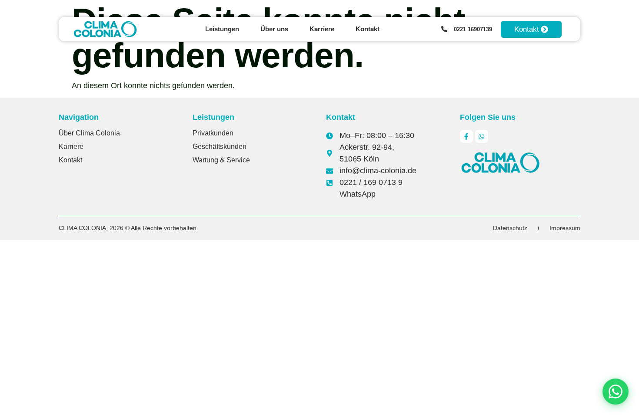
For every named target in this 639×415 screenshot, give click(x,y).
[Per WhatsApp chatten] (615, 392)
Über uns (274, 29)
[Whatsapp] (481, 136)
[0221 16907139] (444, 29)
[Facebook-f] (466, 136)
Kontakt (367, 29)
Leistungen (222, 29)
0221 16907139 (473, 29)
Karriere (322, 29)
